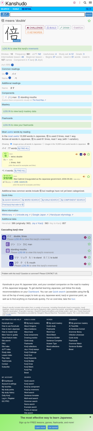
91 (73, 56)
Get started (53, 427)
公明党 (16, 182)
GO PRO (5, 401)
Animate (17, 41)
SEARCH (5, 9)
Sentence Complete (54, 340)
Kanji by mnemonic (31, 389)
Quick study (28, 340)
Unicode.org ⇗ (23, 214)
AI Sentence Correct (77, 329)
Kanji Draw (28, 363)
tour (73, 298)
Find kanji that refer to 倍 (13, 204)
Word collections (52, 346)
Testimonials (6, 361)
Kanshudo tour (7, 323)
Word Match (51, 334)
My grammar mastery (79, 323)
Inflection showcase (76, 334)
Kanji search (29, 383)
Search (89, 14)
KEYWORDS (35, 32)
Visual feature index (9, 337)
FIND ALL (24, 148)
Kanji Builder (29, 361)
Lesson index (7, 355)
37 (54, 56)
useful (10, 131)
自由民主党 (23, 182)
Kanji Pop (28, 369)
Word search (29, 392)
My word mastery (55, 323)
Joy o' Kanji (37, 223)
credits (8, 314)
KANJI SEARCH (51, 199)
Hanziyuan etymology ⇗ (61, 214)
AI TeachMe (73, 326)
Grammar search (30, 401)
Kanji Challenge (30, 352)
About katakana (30, 329)
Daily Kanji (6, 395)
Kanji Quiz (28, 355)
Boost (26, 372)
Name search (29, 404)
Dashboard (33, 291)
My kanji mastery (32, 323)
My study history (8, 392)
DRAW (65, 27)
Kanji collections (30, 346)
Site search (6, 340)
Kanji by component (31, 386)
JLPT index (6, 349)
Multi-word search (31, 398)
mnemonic (33, 48)
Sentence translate (31, 395)
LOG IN (6, 48)
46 (22, 56)
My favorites (6, 386)
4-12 (71, 53)
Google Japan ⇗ (40, 214)
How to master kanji (9, 331)
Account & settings (9, 383)
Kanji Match (28, 366)
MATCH (79, 27)
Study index (6, 352)
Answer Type (51, 343)
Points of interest (30, 410)
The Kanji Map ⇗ (39, 100)
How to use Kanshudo (10, 326)
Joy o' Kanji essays (31, 349)
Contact (5, 363)
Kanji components (31, 334)
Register (11, 398)
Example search (30, 407)
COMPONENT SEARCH (74, 199)
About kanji (28, 331)
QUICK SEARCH (12, 199)
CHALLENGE (36, 27)
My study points (8, 389)
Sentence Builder (53, 337)
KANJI (16, 9)
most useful (13, 136)
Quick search (59, 291)
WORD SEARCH (32, 199)
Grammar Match (75, 343)
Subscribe (6, 366)
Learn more (40, 427)
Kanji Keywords (30, 358)
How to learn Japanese (11, 329)
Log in (4, 398)
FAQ (3, 343)
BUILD (52, 27)
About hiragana (30, 326)
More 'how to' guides (10, 334)
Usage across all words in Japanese (27, 144)
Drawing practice (30, 337)
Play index (6, 358)
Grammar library (75, 331)
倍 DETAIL (26, 9)
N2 (39, 53)
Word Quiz (50, 331)
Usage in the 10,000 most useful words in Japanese (65, 144)
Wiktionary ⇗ (8, 214)
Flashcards (28, 343)
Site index (5, 346)
